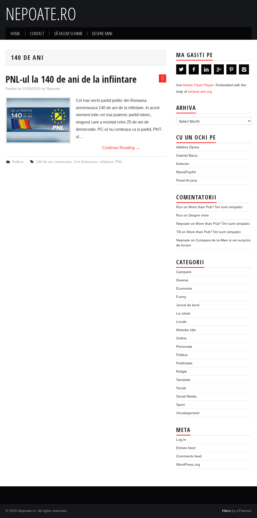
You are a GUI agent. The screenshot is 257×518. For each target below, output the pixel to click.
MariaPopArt (186, 172)
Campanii (183, 272)
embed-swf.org (200, 92)
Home (15, 33)
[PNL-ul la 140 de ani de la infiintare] (38, 120)
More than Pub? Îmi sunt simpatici (215, 207)
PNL (118, 162)
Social (181, 388)
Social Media (186, 396)
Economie (184, 288)
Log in (181, 440)
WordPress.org (188, 464)
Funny (181, 297)
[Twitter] (181, 69)
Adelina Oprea (187, 147)
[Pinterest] (231, 69)
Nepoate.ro (41, 13)
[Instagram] (244, 69)
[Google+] (219, 69)
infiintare (106, 162)
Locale (181, 322)
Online (181, 338)
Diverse (182, 280)
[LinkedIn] (206, 69)
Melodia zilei (186, 330)
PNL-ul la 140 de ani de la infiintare (71, 78)
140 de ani (44, 162)
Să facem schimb (68, 33)
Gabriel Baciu (187, 155)
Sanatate (183, 380)
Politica (17, 162)
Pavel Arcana (186, 180)
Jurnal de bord (187, 305)
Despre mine (102, 33)
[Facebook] (194, 69)
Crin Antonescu (86, 162)
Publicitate (184, 363)
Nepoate (53, 89)
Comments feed (189, 456)
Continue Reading (121, 148)
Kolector (182, 164)
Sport (180, 405)
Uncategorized (187, 413)
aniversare (63, 162)
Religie (181, 371)
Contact (37, 33)
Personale (184, 346)
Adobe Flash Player (198, 85)
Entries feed (185, 448)
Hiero (226, 511)
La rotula (183, 313)
